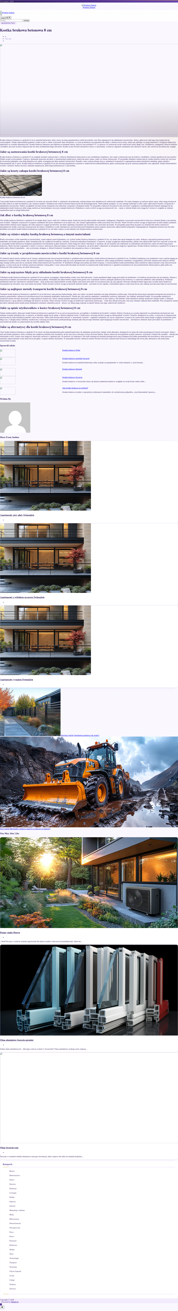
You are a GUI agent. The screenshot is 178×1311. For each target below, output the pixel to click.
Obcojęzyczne (14, 1228)
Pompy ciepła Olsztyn (10, 932)
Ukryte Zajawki (15, 1271)
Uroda (11, 1276)
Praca (11, 1232)
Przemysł (12, 1241)
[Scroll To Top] (1, 1304)
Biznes (12, 1171)
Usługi (11, 1280)
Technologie (14, 1258)
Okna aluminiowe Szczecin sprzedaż (16, 1040)
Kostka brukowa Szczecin (72, 377)
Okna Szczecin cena (9, 1147)
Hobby (12, 1197)
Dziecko (12, 1184)
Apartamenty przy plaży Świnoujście (17, 515)
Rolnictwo (13, 1245)
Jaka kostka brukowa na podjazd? (75, 388)
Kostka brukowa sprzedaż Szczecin (75, 358)
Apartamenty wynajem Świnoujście (16, 679)
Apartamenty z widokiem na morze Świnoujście (22, 597)
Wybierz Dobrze (89, 7)
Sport (11, 1254)
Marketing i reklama (17, 1210)
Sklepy (12, 1249)
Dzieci (11, 1180)
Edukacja (12, 1188)
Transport (13, 1263)
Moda (11, 1215)
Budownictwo (8, 23)
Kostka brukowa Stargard (72, 369)
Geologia (12, 1193)
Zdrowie (12, 1289)
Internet (12, 1206)
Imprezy (12, 1202)
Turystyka (13, 1267)
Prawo (11, 1236)
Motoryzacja (14, 1219)
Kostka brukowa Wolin (71, 350)
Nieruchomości (15, 1223)
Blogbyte (15, 1302)
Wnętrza (12, 1284)
